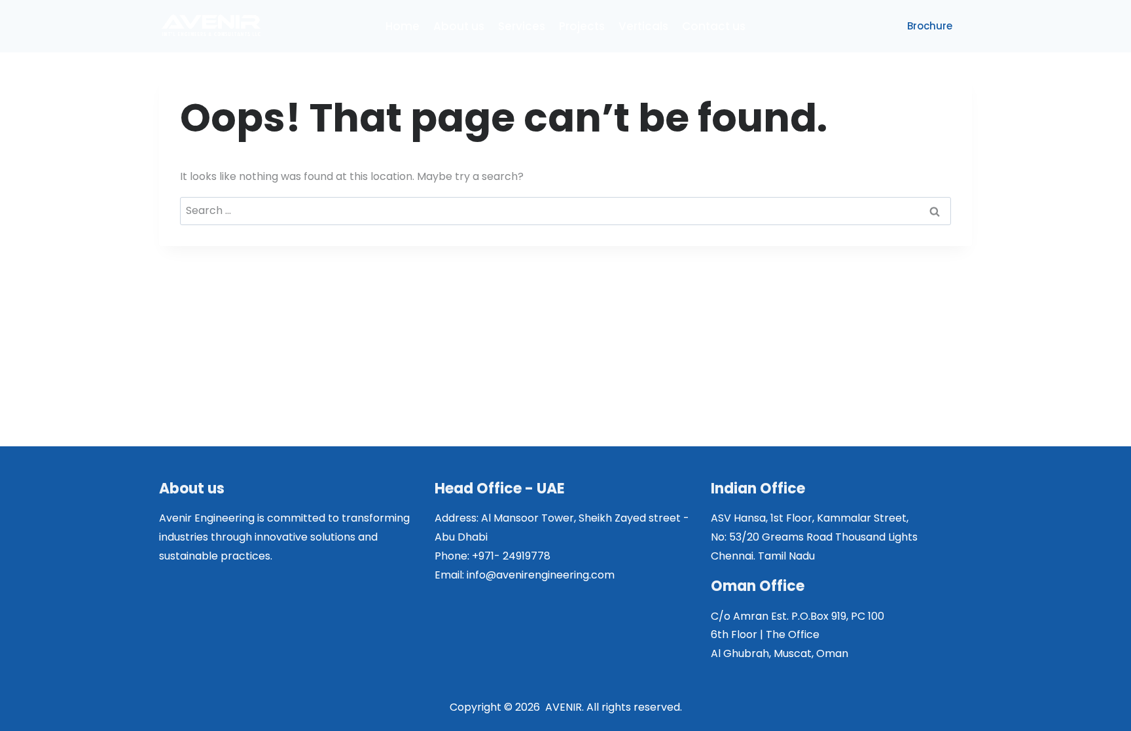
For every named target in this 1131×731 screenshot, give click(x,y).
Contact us (713, 26)
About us (458, 26)
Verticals (643, 26)
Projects (582, 26)
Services (521, 26)
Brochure (929, 26)
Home (403, 26)
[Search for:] (565, 210)
